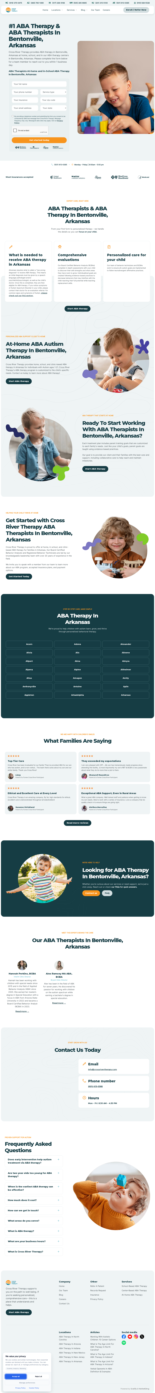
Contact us (91, 893)
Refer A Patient (97, 1286)
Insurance (94, 1295)
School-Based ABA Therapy (134, 1286)
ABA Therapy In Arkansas (70, 1361)
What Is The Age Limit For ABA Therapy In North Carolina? (102, 1347)
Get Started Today (19, 576)
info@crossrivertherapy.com (102, 1069)
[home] (12, 10)
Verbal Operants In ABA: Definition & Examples (101, 1370)
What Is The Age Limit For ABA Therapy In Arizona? (102, 1363)
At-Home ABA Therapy (132, 1295)
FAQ (107, 893)
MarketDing (144, 1389)
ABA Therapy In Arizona (70, 1344)
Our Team (95, 10)
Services (71, 10)
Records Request (98, 1290)
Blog (61, 1295)
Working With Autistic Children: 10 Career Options (103, 1338)
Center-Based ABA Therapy (134, 1290)
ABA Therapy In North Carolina (69, 1338)
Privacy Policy (96, 1299)
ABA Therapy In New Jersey (72, 1357)
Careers (106, 10)
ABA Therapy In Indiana (69, 1348)
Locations (55, 10)
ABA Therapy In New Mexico (72, 1352)
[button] (57, 10)
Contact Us (64, 1303)
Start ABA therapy (77, 309)
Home (45, 10)
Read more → (22, 1011)
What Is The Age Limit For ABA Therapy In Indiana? (102, 1355)
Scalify (134, 1389)
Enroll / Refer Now (136, 10)
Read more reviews (77, 823)
